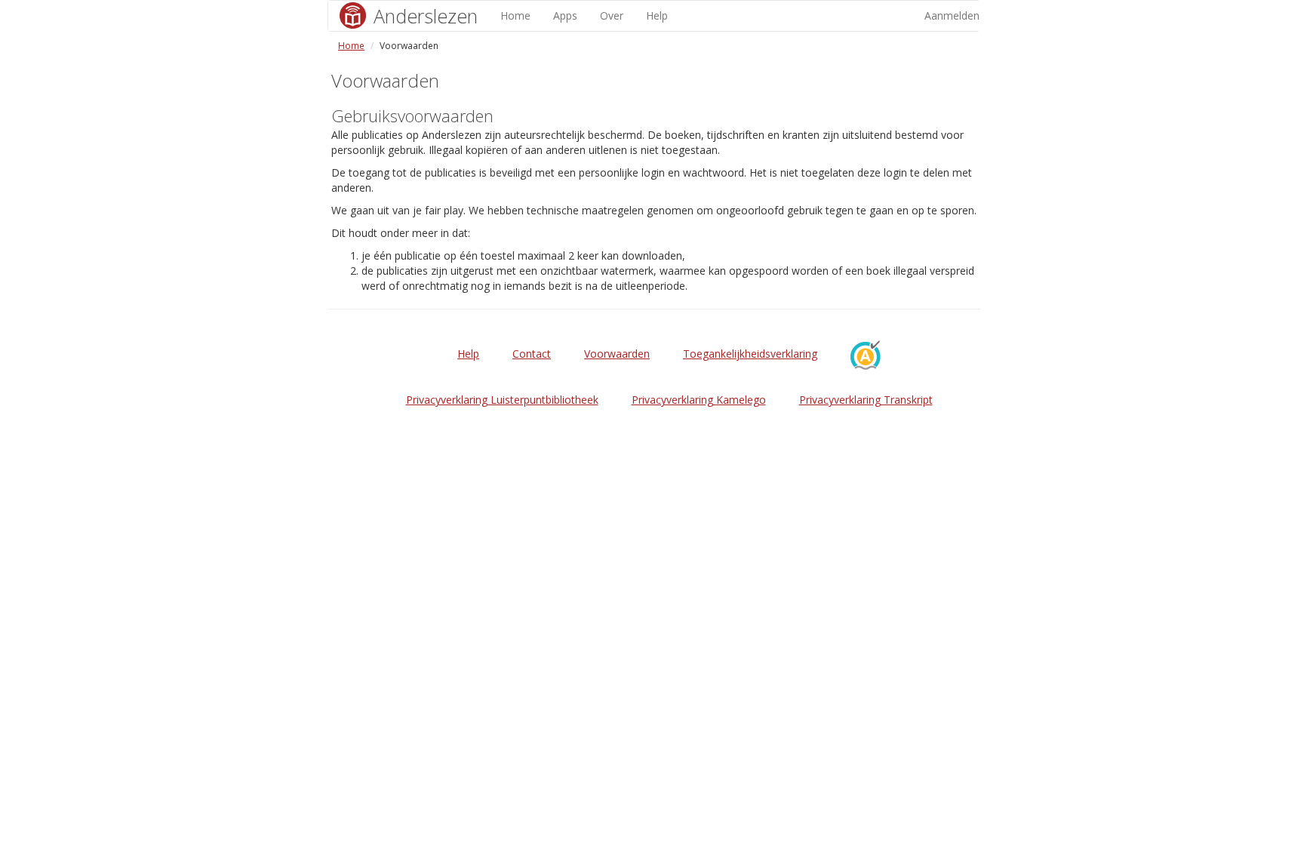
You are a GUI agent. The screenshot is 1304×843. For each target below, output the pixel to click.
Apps (565, 15)
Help (657, 15)
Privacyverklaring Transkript (866, 399)
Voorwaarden (617, 353)
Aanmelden (952, 15)
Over (611, 15)
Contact (531, 353)
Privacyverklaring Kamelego (699, 399)
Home (515, 15)
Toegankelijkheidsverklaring (750, 353)
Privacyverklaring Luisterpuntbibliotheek (502, 399)
